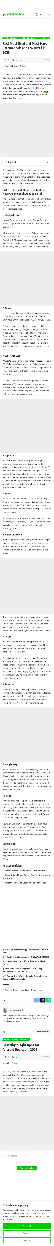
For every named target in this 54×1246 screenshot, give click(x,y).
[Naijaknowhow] (15, 14)
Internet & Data (28, 38)
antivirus (31, 94)
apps (38, 94)
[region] (27, 1223)
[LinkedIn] (50, 1010)
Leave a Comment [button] (43, 1031)
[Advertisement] (27, 26)
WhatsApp (8, 361)
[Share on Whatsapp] (17, 60)
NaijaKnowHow (26, 183)
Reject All (27, 1240)
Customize (27, 1233)
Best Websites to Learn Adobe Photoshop (25, 883)
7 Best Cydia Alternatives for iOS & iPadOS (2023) (27, 957)
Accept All (27, 1226)
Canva (6, 326)
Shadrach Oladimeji (11, 66)
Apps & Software (11, 38)
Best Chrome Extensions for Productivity (25, 870)
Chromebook (18, 990)
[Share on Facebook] (9, 60)
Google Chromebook (33, 990)
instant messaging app (39, 361)
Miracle (7, 1063)
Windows (37, 84)
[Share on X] (13, 60)
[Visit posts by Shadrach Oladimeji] (5, 1010)
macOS (18, 88)
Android (47, 84)
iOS (4, 88)
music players (19, 94)
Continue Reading (27, 1168)
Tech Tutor (44, 38)
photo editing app (25, 641)
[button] (5, 14)
